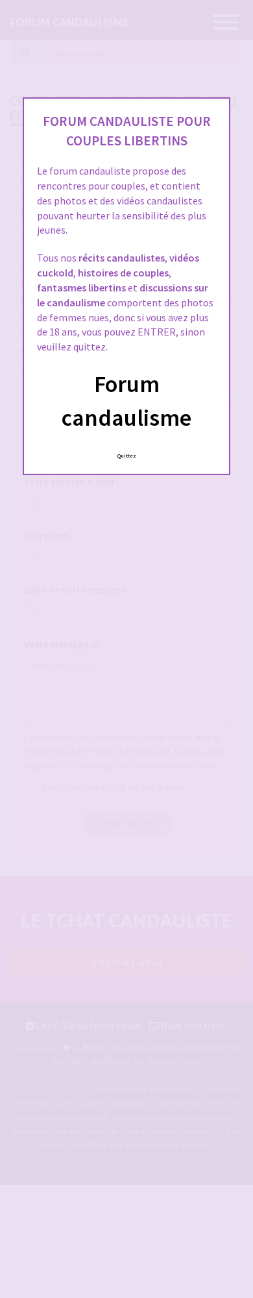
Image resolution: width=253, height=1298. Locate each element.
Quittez (126, 455)
